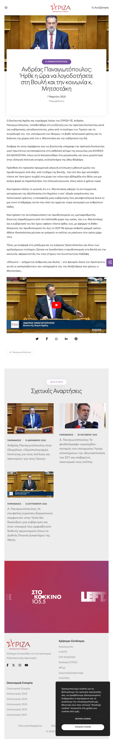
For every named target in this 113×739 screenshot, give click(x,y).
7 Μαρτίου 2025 (56, 97)
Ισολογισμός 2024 (17, 699)
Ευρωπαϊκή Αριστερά (71, 673)
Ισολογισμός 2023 (17, 704)
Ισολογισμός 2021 (17, 715)
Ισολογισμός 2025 (17, 694)
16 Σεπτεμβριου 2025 (36, 504)
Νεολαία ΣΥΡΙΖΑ (68, 662)
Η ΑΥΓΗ (63, 652)
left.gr (62, 668)
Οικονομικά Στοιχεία (18, 689)
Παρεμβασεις (14, 441)
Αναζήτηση (101, 8)
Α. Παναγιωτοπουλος (56, 62)
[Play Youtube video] (56, 305)
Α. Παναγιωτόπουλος (20, 352)
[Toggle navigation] (6, 8)
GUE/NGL (64, 678)
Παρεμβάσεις (56, 101)
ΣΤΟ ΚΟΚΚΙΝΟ (67, 657)
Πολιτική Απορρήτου (30, 726)
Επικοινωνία (66, 647)
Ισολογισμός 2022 (17, 710)
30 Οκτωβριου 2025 (87, 435)
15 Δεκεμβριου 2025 (35, 441)
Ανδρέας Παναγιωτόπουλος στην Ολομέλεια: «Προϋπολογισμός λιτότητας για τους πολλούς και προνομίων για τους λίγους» (29, 452)
